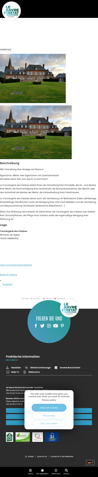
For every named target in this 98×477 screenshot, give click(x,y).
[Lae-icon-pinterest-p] (62, 326)
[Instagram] (49, 326)
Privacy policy (49, 400)
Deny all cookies (49, 423)
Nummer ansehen (11, 245)
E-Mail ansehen (10, 254)
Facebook (7, 284)
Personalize (49, 415)
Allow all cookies (49, 407)
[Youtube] (56, 326)
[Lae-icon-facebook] (36, 326)
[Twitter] (42, 326)
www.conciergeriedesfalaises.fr (16, 265)
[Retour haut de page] (91, 462)
